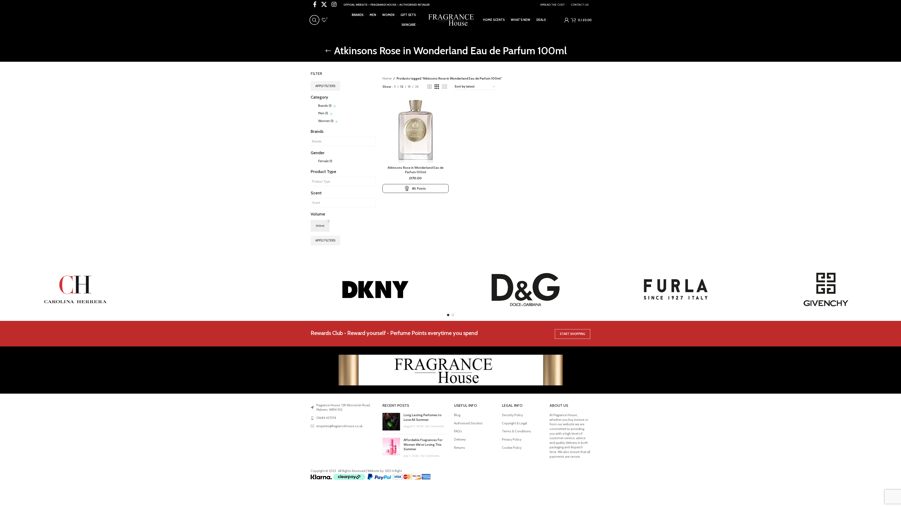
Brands (325, 106)
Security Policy (512, 415)
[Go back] (328, 51)
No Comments (434, 426)
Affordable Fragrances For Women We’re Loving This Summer (423, 444)
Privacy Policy (511, 439)
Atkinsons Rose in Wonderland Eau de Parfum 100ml (415, 169)
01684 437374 (326, 418)
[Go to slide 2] (453, 315)
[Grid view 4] (444, 87)
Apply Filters (325, 86)
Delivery (460, 439)
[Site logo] (450, 19)
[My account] (566, 20)
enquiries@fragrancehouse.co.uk (339, 426)
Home (387, 78)
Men (323, 113)
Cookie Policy (512, 448)
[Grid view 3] (437, 87)
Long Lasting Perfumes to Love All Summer (423, 417)
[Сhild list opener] (334, 106)
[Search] (314, 20)
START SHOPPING (572, 334)
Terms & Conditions (516, 431)
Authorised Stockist (468, 423)
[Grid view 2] (429, 87)
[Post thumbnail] (391, 421)
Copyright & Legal (514, 423)
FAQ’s (458, 431)
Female (325, 161)
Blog (457, 415)
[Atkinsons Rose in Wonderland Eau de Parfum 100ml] (415, 130)
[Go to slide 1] (448, 315)
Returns (459, 448)
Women (325, 121)
